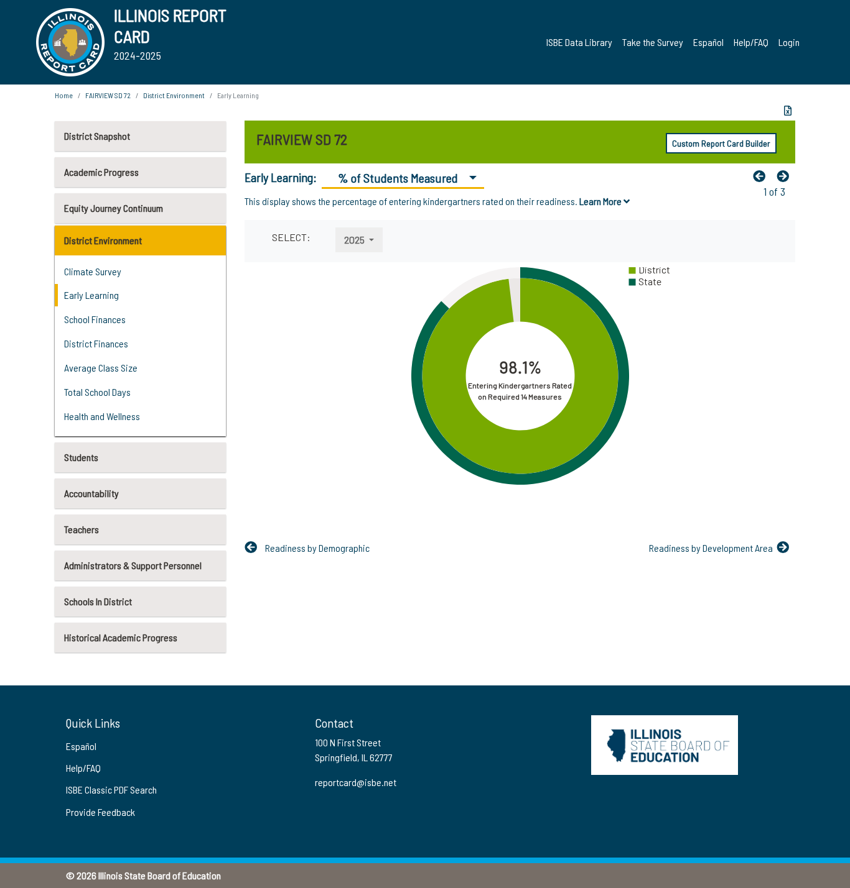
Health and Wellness (102, 416)
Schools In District (98, 601)
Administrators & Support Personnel (133, 565)
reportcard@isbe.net (355, 782)
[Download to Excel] (787, 111)
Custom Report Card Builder (721, 143)
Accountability (91, 493)
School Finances (95, 319)
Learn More (601, 201)
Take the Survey (652, 42)
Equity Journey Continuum (113, 208)
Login (789, 42)
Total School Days (97, 392)
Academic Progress (101, 172)
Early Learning (91, 295)
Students (81, 457)
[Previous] (762, 175)
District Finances (96, 343)
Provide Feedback (100, 812)
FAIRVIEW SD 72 (108, 95)
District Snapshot (97, 136)
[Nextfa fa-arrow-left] (786, 175)
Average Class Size (101, 367)
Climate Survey (92, 271)
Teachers (81, 529)
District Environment (103, 240)
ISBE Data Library (579, 42)
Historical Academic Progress (120, 637)
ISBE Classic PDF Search (111, 789)
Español (708, 42)
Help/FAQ (751, 42)
